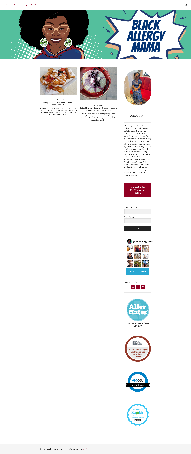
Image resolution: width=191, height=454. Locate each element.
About (16, 5)
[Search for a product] (186, 4)
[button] (125, 68)
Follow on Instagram (138, 271)
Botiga (86, 449)
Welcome (7, 5)
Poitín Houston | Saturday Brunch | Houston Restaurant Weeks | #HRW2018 (98, 109)
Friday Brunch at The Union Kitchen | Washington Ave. (58, 104)
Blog (25, 5)
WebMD (33, 5)
